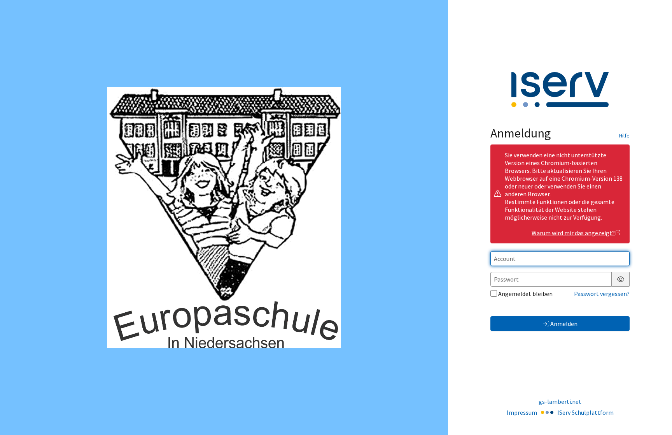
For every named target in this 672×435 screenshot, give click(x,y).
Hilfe (624, 135)
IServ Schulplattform (585, 412)
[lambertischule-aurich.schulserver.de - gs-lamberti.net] (223, 217)
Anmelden (564, 324)
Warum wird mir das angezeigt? (573, 233)
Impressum (522, 412)
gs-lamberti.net (560, 401)
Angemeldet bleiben (525, 294)
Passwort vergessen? (602, 294)
